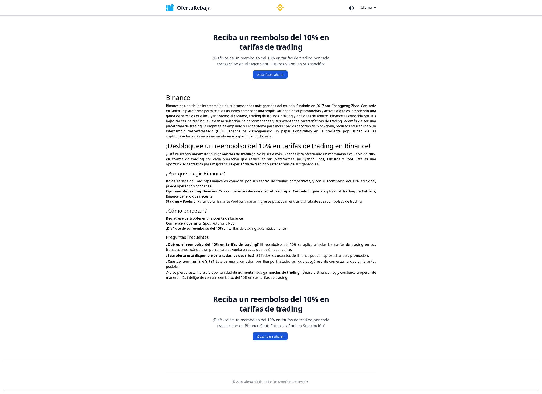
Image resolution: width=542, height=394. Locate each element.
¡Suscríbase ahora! (270, 75)
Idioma (366, 7)
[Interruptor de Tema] (351, 8)
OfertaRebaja (253, 382)
